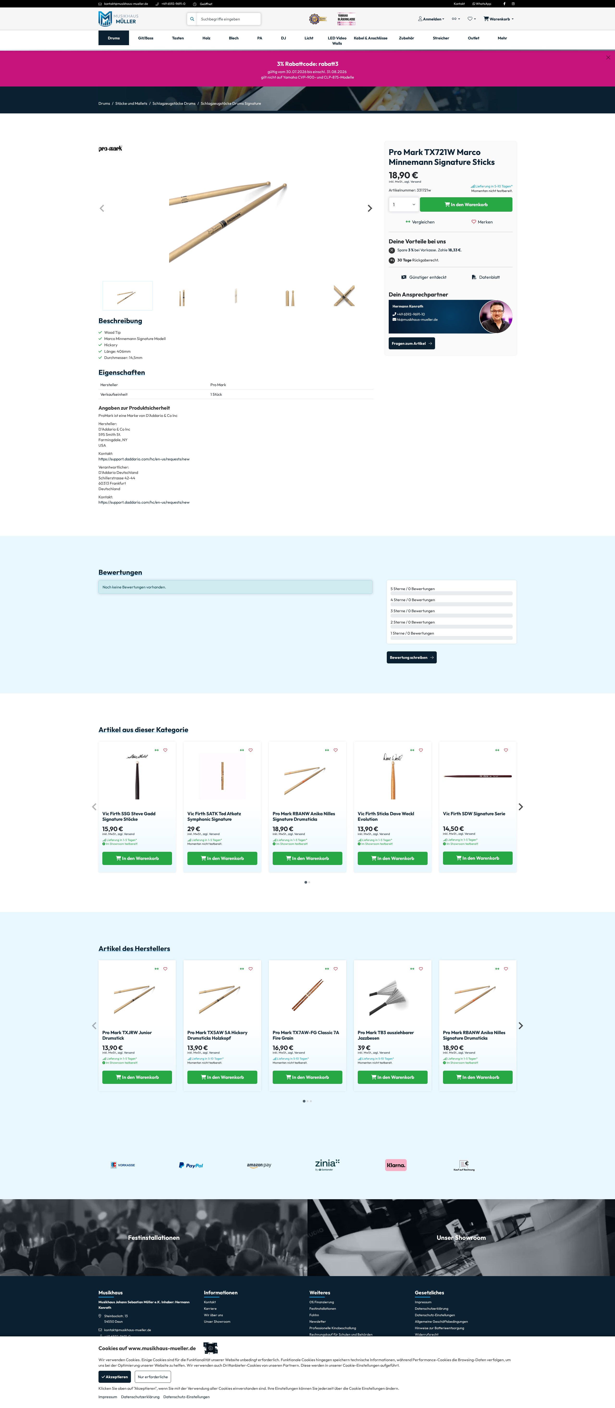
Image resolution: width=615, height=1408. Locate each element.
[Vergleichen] (159, 750)
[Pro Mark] (110, 148)
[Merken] (167, 750)
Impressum (107, 1396)
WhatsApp (483, 4)
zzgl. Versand (412, 181)
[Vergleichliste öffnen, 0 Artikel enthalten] (456, 19)
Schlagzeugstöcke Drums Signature (231, 103)
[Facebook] (504, 4)
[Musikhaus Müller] (118, 18)
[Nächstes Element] (369, 208)
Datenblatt (489, 277)
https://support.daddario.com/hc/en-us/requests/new (144, 459)
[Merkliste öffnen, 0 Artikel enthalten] (472, 19)
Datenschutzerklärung (140, 1396)
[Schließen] (608, 57)
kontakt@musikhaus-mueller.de (126, 4)
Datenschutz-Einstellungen (186, 1396)
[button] (127, 296)
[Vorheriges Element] (102, 208)
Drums (104, 103)
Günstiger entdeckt (427, 277)
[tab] (305, 882)
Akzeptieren (116, 1376)
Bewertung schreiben (408, 657)
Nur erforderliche (153, 1376)
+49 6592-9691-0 (173, 4)
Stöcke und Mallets (131, 103)
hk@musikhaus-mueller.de (417, 319)
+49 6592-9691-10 (410, 314)
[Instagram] (513, 4)
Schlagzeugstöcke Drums (174, 103)
